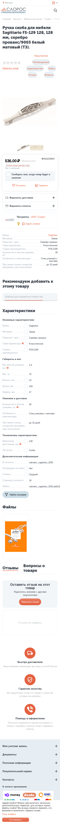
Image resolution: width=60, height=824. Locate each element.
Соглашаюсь (15, 819)
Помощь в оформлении (30, 718)
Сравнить (43, 185)
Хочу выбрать (9, 814)
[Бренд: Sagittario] (48, 158)
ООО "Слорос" (38, 217)
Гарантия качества (30, 688)
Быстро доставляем (30, 662)
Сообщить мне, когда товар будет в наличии (31, 176)
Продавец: (23, 216)
